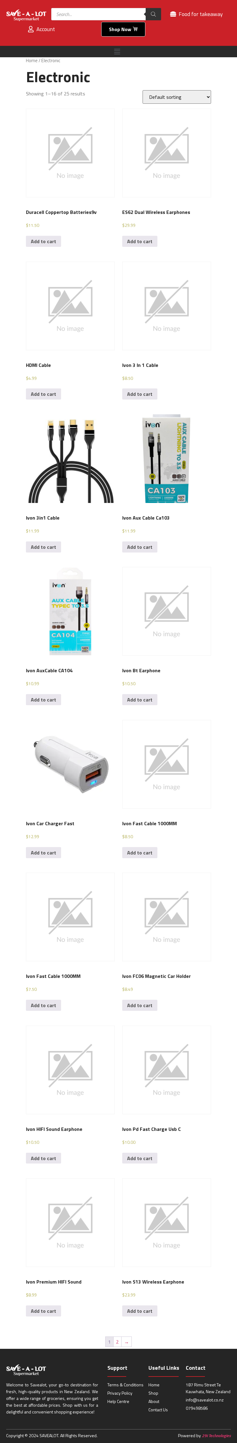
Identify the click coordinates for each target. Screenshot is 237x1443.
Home (32, 60)
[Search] (153, 14)
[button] (117, 51)
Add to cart (43, 241)
